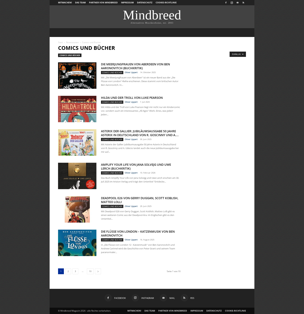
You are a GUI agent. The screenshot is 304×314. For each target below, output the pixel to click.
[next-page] (98, 271)
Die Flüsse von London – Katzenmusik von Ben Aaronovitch (138, 233)
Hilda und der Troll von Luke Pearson (132, 98)
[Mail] (237, 2)
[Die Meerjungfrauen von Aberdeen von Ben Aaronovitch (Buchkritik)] (77, 75)
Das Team (80, 2)
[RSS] (243, 2)
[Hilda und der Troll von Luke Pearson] (77, 109)
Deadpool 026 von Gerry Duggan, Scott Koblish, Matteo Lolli (139, 200)
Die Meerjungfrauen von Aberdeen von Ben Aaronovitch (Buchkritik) (135, 66)
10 (90, 271)
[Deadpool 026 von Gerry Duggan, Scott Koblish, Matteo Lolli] (77, 209)
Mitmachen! (65, 2)
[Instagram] (231, 2)
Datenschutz (144, 2)
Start (60, 42)
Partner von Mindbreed (103, 2)
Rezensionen (72, 42)
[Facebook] (226, 2)
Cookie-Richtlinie (166, 2)
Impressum (127, 2)
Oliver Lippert (131, 72)
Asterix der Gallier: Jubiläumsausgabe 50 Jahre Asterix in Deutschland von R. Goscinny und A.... (140, 133)
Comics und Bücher (69, 55)
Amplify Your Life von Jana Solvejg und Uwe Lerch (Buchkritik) (136, 166)
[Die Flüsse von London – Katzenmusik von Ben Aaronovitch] (77, 243)
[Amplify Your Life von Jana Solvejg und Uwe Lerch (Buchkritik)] (77, 176)
